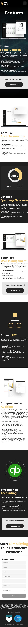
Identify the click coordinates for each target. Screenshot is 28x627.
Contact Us (17, 612)
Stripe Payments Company (10, 605)
